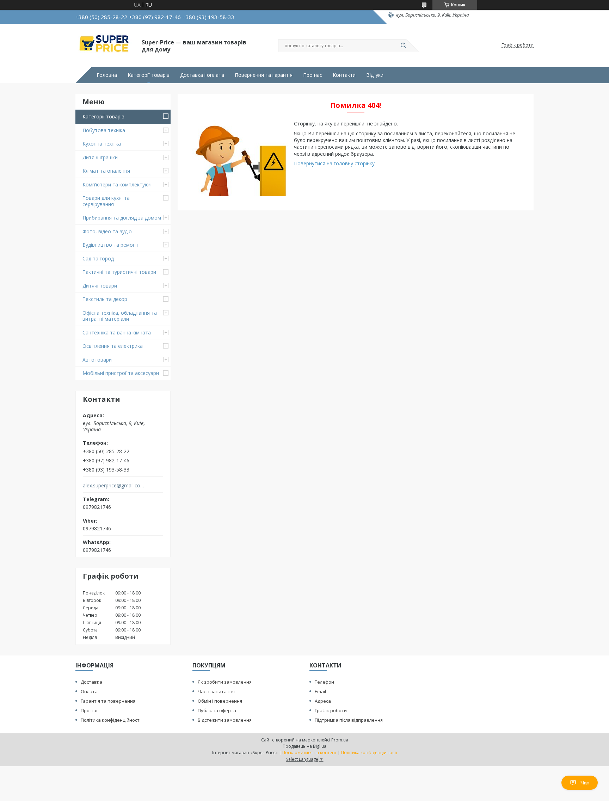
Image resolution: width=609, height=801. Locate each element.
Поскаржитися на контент (309, 753)
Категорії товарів (149, 75)
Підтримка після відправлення (349, 720)
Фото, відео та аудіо (107, 231)
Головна (107, 75)
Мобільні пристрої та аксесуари (120, 373)
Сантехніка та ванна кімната (116, 332)
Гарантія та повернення (108, 701)
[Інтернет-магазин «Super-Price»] (105, 45)
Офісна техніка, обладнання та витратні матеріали (119, 315)
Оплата (89, 691)
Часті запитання (216, 691)
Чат (584, 782)
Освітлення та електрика (112, 346)
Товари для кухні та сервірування (106, 201)
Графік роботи (331, 710)
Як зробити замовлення (225, 682)
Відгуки (374, 75)
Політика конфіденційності (111, 720)
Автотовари (97, 359)
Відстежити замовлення (225, 720)
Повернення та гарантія (264, 75)
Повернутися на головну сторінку (334, 163)
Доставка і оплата (202, 75)
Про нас (312, 75)
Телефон (324, 682)
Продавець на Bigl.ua (304, 746)
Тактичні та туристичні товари (119, 272)
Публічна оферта (217, 710)
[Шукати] (403, 45)
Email (320, 691)
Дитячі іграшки (100, 157)
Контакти (344, 75)
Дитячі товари (99, 285)
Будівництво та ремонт (110, 244)
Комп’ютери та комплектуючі (117, 184)
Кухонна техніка (101, 143)
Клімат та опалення (106, 170)
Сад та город (98, 258)
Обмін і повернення (220, 701)
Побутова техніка (103, 130)
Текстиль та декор (104, 299)
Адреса (323, 701)
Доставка (91, 682)
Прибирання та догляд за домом (121, 217)
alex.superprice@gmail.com (113, 485)
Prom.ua (339, 740)
